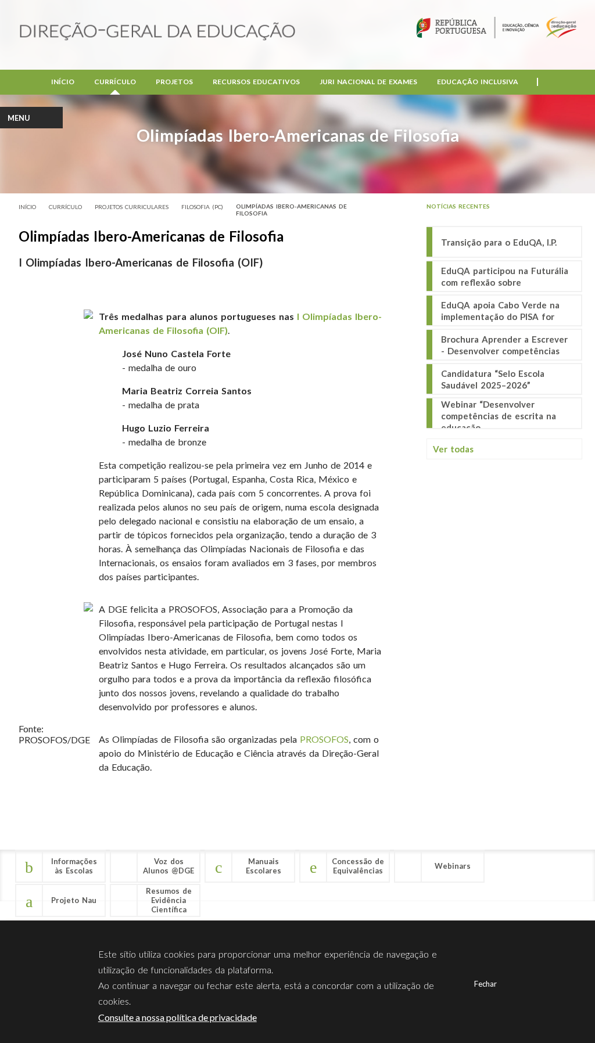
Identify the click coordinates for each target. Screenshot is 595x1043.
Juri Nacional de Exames (368, 81)
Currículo (115, 81)
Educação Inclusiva (477, 81)
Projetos (174, 81)
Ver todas (453, 449)
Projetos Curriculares (132, 206)
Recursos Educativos (256, 81)
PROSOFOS (324, 739)
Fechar (485, 983)
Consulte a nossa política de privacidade (177, 1017)
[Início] (157, 32)
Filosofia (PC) (202, 206)
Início (62, 81)
